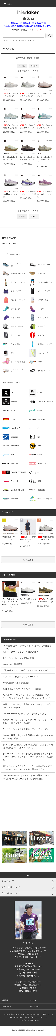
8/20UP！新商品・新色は (28, 30)
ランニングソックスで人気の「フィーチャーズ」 (26, 729)
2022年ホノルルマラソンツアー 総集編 (22, 689)
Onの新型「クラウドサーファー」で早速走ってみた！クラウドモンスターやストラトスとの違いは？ (27, 696)
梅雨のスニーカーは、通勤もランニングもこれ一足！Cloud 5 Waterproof (28, 706)
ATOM (37, 1020)
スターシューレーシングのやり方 (18, 658)
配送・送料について (33, 1014)
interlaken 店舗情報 (12, 664)
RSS (31, 1020)
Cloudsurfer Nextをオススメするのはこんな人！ (25, 713)
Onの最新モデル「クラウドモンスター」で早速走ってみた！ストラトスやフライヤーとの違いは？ (27, 649)
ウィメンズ (30, 40)
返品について (47, 1014)
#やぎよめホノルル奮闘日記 (16, 683)
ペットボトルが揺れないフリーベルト (20, 676)
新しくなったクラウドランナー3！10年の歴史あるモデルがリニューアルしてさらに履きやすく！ (27, 767)
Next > (34, 66)
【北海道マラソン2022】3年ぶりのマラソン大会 (25, 670)
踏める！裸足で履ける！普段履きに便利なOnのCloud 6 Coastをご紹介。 (28, 737)
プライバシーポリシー (37, 1017)
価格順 (29, 58)
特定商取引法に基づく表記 (19, 1017)
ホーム (6, 40)
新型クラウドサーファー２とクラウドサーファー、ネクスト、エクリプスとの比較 (28, 721)
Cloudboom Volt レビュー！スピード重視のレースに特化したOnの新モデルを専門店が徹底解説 (27, 777)
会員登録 (4, 1000)
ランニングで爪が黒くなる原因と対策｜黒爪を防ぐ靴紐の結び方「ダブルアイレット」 (28, 746)
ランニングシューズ (17, 40)
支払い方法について (17, 1014)
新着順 (36, 58)
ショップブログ (22, 1020)
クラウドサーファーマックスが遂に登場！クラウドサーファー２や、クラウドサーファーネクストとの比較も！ (28, 757)
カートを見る (6, 1006)
